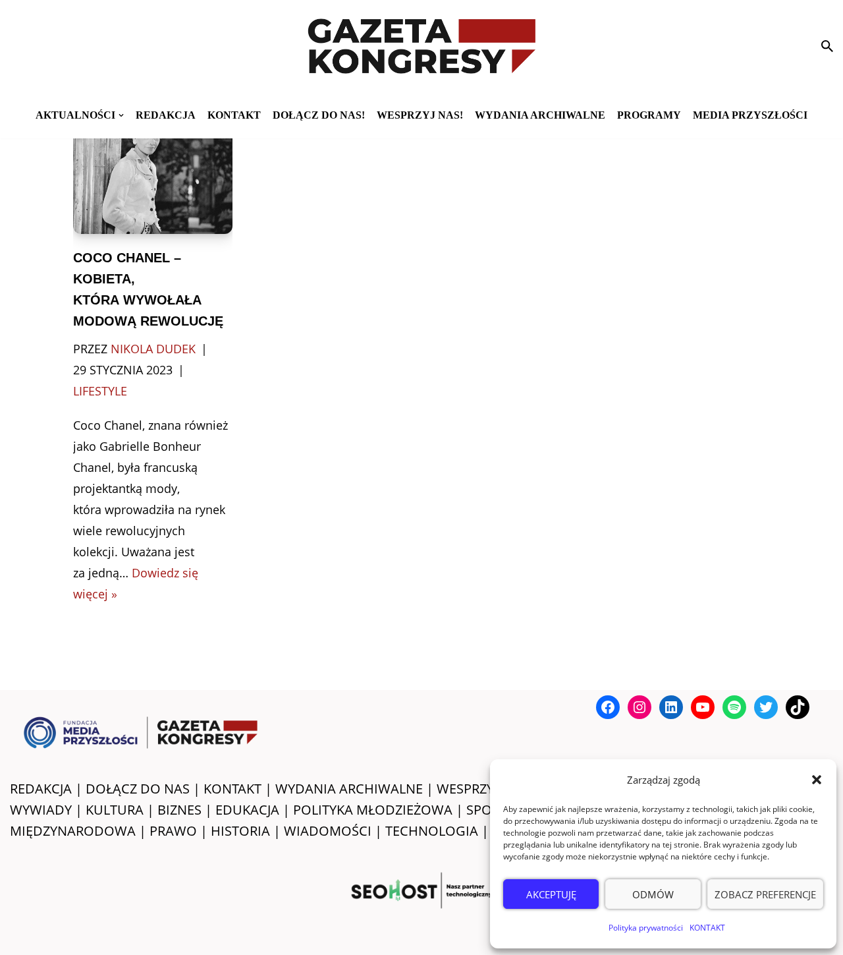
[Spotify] (734, 707)
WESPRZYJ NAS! (483, 788)
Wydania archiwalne (540, 115)
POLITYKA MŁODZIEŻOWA (372, 810)
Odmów (653, 894)
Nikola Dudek (153, 349)
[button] (816, 779)
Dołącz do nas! (319, 115)
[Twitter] (766, 707)
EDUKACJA (247, 810)
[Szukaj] (827, 46)
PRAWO (173, 831)
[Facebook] (608, 707)
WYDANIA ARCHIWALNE (349, 788)
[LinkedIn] (671, 707)
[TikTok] (797, 707)
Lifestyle (100, 391)
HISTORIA (240, 831)
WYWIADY (41, 810)
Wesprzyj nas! (420, 115)
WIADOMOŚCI (327, 831)
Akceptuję (551, 894)
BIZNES (179, 810)
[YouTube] (703, 707)
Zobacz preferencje (765, 894)
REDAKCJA (41, 788)
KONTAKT (707, 927)
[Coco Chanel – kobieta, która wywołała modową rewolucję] (152, 176)
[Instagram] (639, 707)
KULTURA (115, 810)
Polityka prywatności (646, 927)
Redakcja (166, 115)
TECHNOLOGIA (431, 831)
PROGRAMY (649, 115)
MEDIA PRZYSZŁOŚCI (750, 115)
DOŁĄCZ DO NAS (138, 788)
